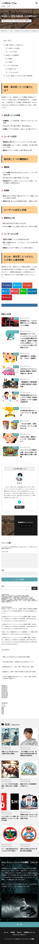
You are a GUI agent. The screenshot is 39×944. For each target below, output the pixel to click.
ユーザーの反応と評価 (11, 65)
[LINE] (23, 291)
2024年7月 (4, 687)
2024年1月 (4, 691)
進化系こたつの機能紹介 (11, 55)
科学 (3, 712)
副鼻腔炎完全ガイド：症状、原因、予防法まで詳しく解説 (17, 598)
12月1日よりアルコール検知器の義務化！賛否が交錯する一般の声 (28, 371)
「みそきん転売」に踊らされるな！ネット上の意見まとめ (28, 426)
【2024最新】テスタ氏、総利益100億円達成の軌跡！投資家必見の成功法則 (28, 753)
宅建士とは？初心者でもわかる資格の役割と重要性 (15, 596)
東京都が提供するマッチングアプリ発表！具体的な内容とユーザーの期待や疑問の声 (28, 398)
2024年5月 (4, 688)
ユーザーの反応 (11, 52)
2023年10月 (5, 695)
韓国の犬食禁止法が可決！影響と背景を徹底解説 (28, 850)
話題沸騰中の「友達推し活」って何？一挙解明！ (28, 357)
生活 (28, 21)
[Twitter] (17, 285)
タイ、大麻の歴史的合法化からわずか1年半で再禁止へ (10, 850)
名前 (3, 570)
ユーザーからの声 (12, 72)
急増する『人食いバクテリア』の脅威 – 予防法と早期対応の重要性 (19, 609)
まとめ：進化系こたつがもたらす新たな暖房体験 (18, 76)
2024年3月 (4, 689)
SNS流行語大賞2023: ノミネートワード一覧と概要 (28, 413)
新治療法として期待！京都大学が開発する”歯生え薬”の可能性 (18, 599)
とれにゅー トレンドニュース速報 (24, 939)
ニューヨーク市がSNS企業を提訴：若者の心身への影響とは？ (10, 786)
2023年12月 (5, 693)
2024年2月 (4, 690)
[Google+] (27, 285)
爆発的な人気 (11, 69)
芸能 (3, 713)
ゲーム (3, 705)
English (9, 6)
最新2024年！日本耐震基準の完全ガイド (28, 785)
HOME (5, 31)
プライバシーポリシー (19, 934)
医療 (3, 709)
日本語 (3, 6)
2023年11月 (5, 694)
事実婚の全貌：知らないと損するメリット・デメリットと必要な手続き (28, 816)
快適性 (9, 62)
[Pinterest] (7, 297)
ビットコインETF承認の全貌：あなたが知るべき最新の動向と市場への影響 (28, 453)
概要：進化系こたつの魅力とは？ (14, 45)
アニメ (3, 704)
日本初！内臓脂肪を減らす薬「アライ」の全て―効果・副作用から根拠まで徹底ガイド (20, 601)
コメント (5, 551)
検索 (3, 586)
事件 (3, 707)
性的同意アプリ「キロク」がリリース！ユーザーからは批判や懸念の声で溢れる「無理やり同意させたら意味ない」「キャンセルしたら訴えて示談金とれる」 (28, 340)
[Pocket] (14, 291)
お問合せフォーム (29, 932)
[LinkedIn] (32, 291)
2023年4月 (4, 697)
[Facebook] (7, 285)
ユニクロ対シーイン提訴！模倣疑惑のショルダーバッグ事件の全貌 (10, 818)
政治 (3, 710)
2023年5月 (4, 696)
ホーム (6, 932)
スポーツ (4, 706)
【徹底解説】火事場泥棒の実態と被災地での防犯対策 (28, 384)
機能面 (9, 58)
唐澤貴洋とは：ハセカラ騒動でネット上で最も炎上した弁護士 (28, 323)
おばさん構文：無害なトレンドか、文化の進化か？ (28, 439)
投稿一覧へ (19, 507)
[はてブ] (6, 291)
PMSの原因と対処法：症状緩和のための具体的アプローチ (17, 597)
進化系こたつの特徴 (12, 48)
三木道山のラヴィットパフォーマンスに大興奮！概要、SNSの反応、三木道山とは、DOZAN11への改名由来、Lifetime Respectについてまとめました (19, 619)
